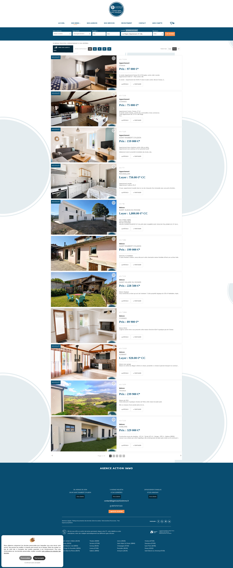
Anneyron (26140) (122, 551)
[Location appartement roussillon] (83, 181)
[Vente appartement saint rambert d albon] (83, 145)
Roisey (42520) (149, 548)
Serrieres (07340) (95, 543)
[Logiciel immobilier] (154, 532)
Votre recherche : (57, 31)
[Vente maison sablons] (83, 434)
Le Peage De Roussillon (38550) (71, 548)
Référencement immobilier (165, 533)
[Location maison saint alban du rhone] (83, 217)
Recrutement (126, 23)
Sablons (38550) (94, 551)
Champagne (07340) (123, 546)
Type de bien (76, 31)
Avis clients (80, 496)
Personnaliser (25, 558)
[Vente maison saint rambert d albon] (83, 253)
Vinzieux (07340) (149, 541)
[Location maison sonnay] (83, 361)
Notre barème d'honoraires (109, 520)
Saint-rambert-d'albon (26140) (71, 541)
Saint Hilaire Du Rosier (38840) (126, 543)
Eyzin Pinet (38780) (150, 546)
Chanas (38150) (66, 543)
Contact (142, 23)
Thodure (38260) (94, 541)
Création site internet (164, 532)
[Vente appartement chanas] (83, 72)
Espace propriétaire (67, 522)
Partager (138, 84)
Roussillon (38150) (122, 548)
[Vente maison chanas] (83, 325)
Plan (118, 520)
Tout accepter (39, 558)
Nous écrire (117, 511)
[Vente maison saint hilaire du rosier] (83, 289)
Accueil (61, 23)
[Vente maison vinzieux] (83, 398)
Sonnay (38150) (94, 546)
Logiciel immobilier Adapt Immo (166, 530)
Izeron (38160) (121, 541)
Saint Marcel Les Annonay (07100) (155, 551)
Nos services (109, 23)
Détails (125, 84)
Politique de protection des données (81, 520)
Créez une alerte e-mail (62, 49)
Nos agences (92, 23)
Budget (94, 31)
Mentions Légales (66, 520)
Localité (123, 30)
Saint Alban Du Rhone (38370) (71, 551)
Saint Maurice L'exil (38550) (70, 546)
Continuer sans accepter (32, 563)
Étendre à (155, 31)
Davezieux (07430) (150, 543)
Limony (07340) (94, 548)
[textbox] (137, 34)
